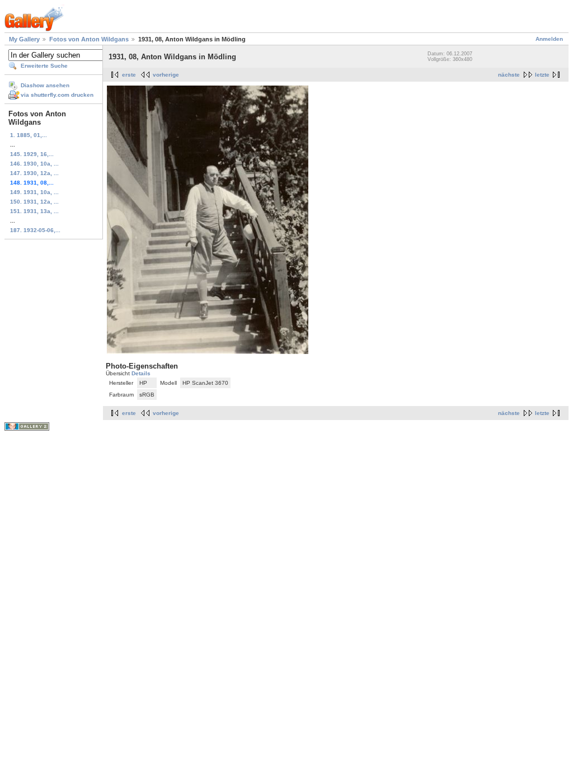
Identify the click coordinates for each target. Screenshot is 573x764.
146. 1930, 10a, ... (34, 164)
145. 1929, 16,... (32, 154)
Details (141, 373)
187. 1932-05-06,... (35, 230)
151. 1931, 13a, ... (34, 211)
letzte (542, 75)
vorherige (166, 75)
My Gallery (24, 39)
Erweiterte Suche (44, 66)
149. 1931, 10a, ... (34, 192)
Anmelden (549, 39)
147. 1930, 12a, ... (34, 173)
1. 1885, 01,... (28, 135)
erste (129, 75)
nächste (509, 75)
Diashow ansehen (45, 85)
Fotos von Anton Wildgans (89, 39)
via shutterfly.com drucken (57, 95)
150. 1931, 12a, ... (34, 202)
